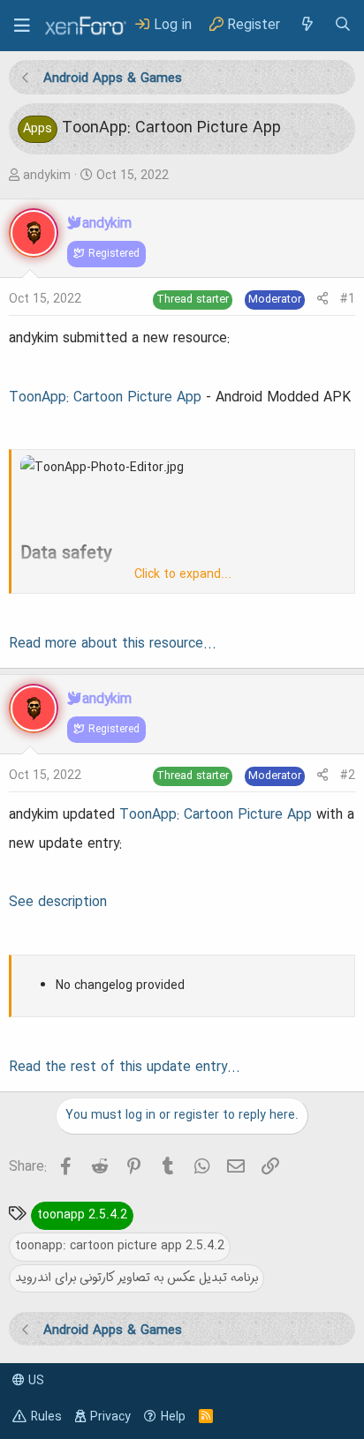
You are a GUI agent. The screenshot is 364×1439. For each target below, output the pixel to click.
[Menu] (22, 25)
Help (173, 1417)
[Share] (322, 299)
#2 (347, 775)
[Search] (342, 25)
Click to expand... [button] (182, 574)
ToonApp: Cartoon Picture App (105, 397)
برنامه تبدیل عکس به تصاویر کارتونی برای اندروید (136, 1277)
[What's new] (306, 25)
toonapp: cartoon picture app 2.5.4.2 (119, 1245)
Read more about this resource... (112, 644)
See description (58, 902)
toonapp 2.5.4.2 (82, 1215)
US (34, 1380)
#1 (347, 299)
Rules (46, 1417)
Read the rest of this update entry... (124, 1067)
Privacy (110, 1417)
